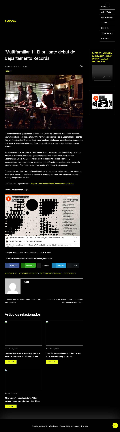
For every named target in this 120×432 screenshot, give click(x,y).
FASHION (105, 28)
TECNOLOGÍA (107, 33)
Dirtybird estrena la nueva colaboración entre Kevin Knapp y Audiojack (63, 355)
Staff (25, 66)
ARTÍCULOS (106, 12)
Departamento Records (28, 273)
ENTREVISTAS (107, 17)
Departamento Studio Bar (50, 273)
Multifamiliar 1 (70, 273)
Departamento (11, 273)
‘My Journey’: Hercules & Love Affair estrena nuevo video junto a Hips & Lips (22, 400)
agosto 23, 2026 (11, 349)
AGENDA (105, 22)
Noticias (8, 71)
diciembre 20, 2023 (12, 66)
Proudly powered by (45, 426)
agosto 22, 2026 (11, 393)
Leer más (10, 362)
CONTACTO (106, 39)
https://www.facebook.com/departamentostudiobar (52, 183)
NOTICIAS (105, 7)
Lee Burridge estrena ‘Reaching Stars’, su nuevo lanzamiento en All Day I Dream (23, 355)
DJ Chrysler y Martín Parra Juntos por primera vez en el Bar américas (64, 301)
